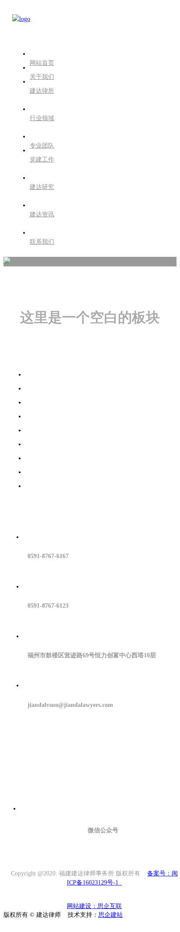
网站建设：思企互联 (94, 906)
